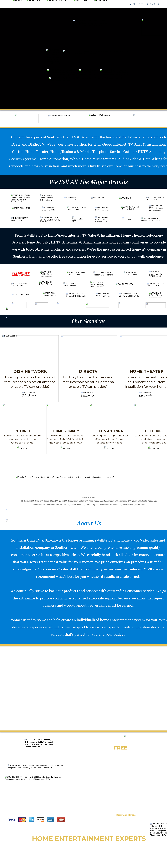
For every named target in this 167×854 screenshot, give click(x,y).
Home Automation (53, 159)
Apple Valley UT (148, 501)
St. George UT (27, 501)
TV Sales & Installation (146, 144)
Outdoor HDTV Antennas (143, 151)
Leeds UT (37, 504)
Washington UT (110, 501)
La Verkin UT (49, 504)
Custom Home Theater (30, 151)
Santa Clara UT (51, 501)
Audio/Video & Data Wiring (140, 159)
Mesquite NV (128, 504)
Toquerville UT (62, 504)
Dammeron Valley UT (77, 501)
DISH (16, 144)
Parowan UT (115, 504)
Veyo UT (63, 501)
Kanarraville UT (77, 504)
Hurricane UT (124, 501)
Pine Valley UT (95, 501)
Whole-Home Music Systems (93, 159)
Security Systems (22, 159)
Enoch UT (104, 504)
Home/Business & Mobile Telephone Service (85, 151)
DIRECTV (36, 144)
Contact (17, 137)
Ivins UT (38, 501)
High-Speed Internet (109, 144)
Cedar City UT (91, 504)
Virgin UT (136, 501)
